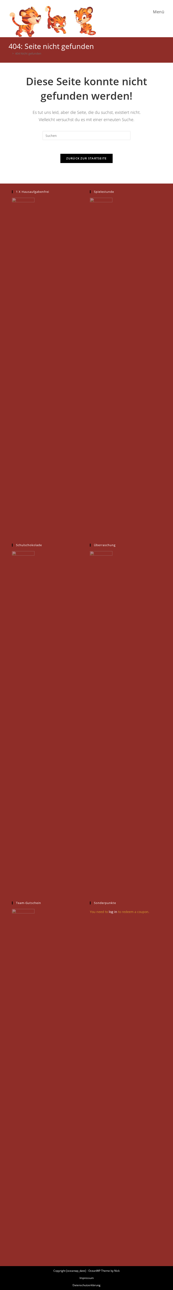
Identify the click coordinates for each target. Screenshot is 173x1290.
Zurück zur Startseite (86, 158)
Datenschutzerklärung (86, 1285)
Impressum (87, 1278)
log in (113, 912)
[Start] (10, 53)
